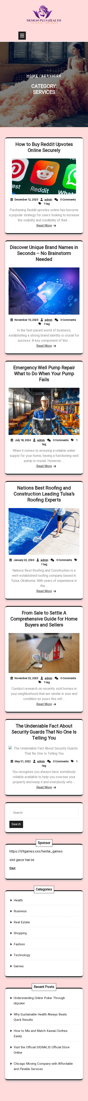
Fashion (19, 944)
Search (16, 824)
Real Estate (22, 922)
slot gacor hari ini (21, 860)
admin (48, 200)
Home (32, 76)
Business (20, 911)
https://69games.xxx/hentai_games (36, 851)
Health (18, 900)
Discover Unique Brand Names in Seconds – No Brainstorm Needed (44, 253)
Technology (22, 955)
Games (19, 966)
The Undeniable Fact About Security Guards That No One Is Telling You (44, 732)
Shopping (20, 933)
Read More (44, 225)
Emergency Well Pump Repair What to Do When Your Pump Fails (44, 373)
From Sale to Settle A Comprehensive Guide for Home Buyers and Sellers (44, 619)
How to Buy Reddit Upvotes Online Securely (44, 147)
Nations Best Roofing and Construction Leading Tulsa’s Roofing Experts (44, 494)
